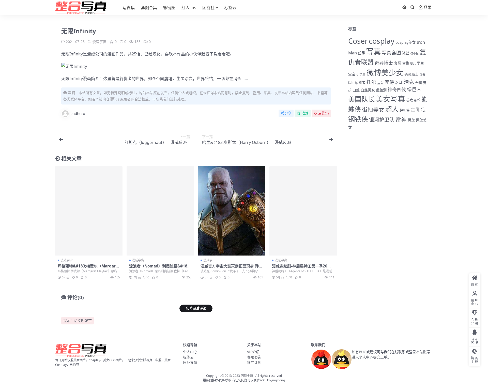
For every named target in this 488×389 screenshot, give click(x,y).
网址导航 (190, 362)
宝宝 (351, 74)
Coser (358, 41)
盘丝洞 (381, 89)
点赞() (323, 113)
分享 (288, 113)
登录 (427, 7)
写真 (373, 52)
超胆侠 (404, 110)
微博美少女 (385, 73)
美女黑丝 (413, 100)
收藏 (305, 113)
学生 (420, 63)
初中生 (414, 53)
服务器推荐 (210, 380)
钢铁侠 (358, 119)
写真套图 (391, 52)
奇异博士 (384, 63)
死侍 (389, 82)
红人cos (188, 7)
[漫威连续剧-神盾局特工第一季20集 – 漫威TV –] (303, 211)
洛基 (399, 82)
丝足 (361, 53)
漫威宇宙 (99, 41)
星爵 (380, 82)
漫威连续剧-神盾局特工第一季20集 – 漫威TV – (303, 268)
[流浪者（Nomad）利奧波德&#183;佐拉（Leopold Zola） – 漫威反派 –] (160, 211)
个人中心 (190, 351)
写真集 (129, 7)
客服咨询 (254, 357)
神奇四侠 (397, 89)
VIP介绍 (253, 351)
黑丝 (411, 120)
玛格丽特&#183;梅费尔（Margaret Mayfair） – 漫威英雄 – (89, 268)
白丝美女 (368, 89)
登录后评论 (198, 308)
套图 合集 (401, 63)
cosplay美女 (405, 42)
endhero (77, 113)
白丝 (356, 89)
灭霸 (418, 82)
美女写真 (390, 99)
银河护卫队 (381, 119)
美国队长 (361, 99)
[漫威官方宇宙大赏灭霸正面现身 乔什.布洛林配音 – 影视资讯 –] (231, 211)
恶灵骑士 (411, 74)
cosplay (381, 41)
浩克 (409, 81)
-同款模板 (224, 380)
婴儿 (413, 63)
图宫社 (208, 7)
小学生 (360, 74)
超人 (392, 109)
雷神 (401, 119)
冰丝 (405, 53)
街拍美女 (373, 109)
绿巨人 (414, 89)
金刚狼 (418, 109)
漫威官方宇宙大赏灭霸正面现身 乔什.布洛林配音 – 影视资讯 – (230, 268)
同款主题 (247, 375)
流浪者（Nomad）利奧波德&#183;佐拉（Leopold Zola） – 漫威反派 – (160, 268)
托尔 (371, 82)
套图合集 (149, 7)
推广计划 (254, 362)
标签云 (230, 7)
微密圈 (169, 7)
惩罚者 (360, 82)
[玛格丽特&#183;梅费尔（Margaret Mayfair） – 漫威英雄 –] (89, 211)
